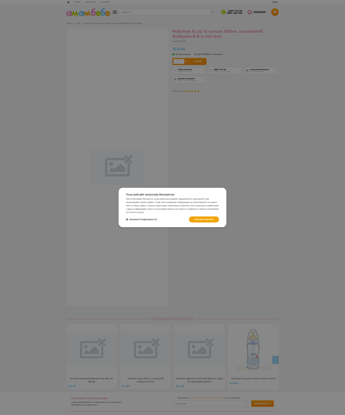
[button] (141, 219)
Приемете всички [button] (204, 219)
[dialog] (172, 207)
